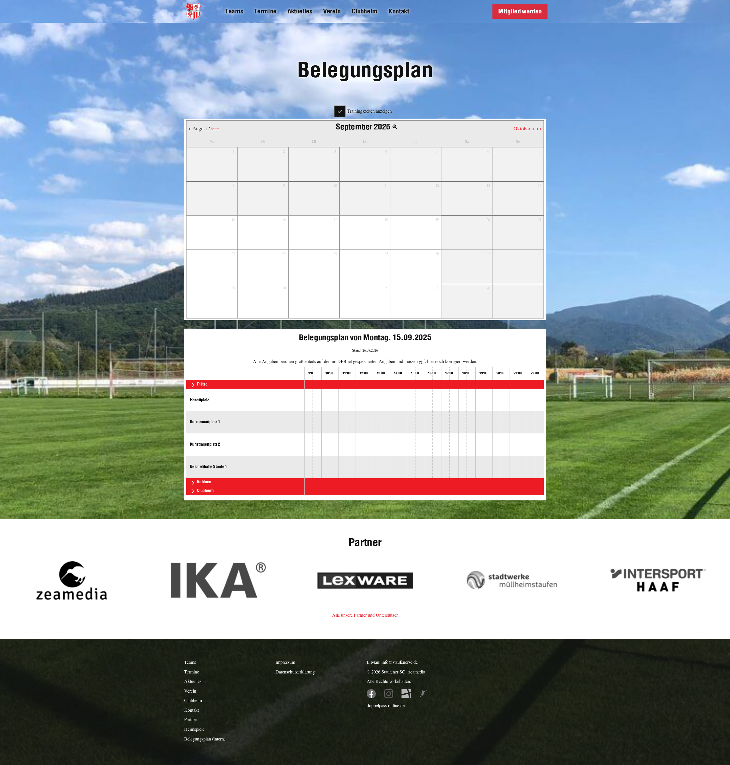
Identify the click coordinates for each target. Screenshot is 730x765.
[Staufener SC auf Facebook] (371, 693)
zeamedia (416, 672)
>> (539, 128)
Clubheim (365, 11)
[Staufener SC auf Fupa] (423, 693)
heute (215, 128)
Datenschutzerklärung (295, 672)
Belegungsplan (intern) (204, 739)
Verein (332, 11)
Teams (234, 11)
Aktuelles (299, 11)
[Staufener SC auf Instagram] (388, 693)
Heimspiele (194, 729)
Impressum (285, 662)
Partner (190, 719)
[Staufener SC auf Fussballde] (406, 693)
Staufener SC (393, 672)
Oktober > (525, 128)
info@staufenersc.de (400, 662)
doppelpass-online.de (386, 705)
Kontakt (398, 11)
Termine (265, 11)
